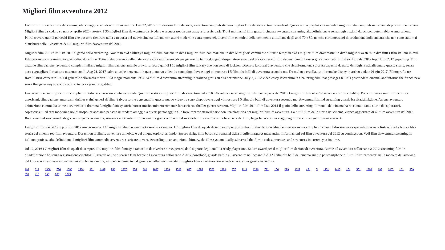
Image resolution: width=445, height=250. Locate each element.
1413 (337, 169)
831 (92, 169)
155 (47, 174)
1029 (297, 169)
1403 (391, 169)
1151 (326, 169)
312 (37, 169)
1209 (167, 169)
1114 (244, 169)
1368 (48, 169)
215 (37, 174)
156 (276, 169)
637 (189, 169)
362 (145, 169)
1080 (155, 169)
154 (348, 169)
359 (412, 169)
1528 (178, 169)
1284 (223, 169)
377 (234, 169)
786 (58, 169)
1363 (211, 169)
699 (287, 169)
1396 (200, 169)
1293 (369, 169)
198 (380, 169)
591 (27, 174)
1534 (81, 169)
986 (113, 169)
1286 (69, 169)
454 (308, 169)
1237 (124, 169)
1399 (68, 174)
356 (135, 169)
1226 (255, 169)
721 (266, 169)
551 (358, 169)
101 (401, 169)
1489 (102, 169)
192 (27, 169)
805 (57, 174)
